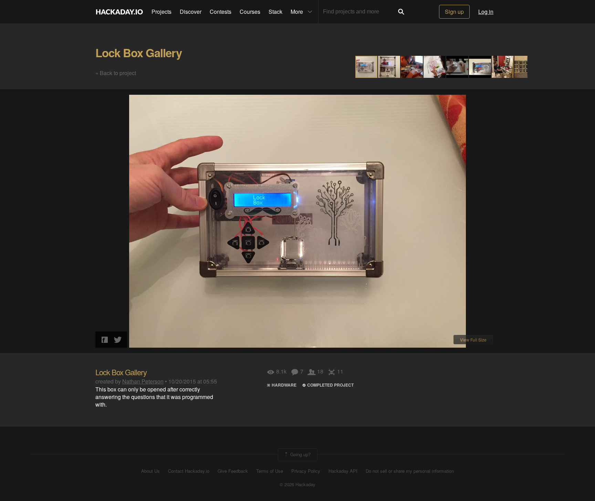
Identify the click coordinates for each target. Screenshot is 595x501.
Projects (161, 12)
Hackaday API (342, 471)
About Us (150, 471)
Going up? (300, 454)
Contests (220, 12)
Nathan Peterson (143, 381)
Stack (275, 12)
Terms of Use (269, 471)
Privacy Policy (305, 471)
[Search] (401, 12)
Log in (485, 12)
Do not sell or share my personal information (410, 471)
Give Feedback (233, 471)
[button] (389, 67)
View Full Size (473, 339)
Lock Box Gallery (138, 52)
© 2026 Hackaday (297, 484)
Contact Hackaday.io (188, 471)
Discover (190, 12)
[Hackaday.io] (119, 11)
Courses (250, 12)
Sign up (454, 12)
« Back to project (115, 73)
